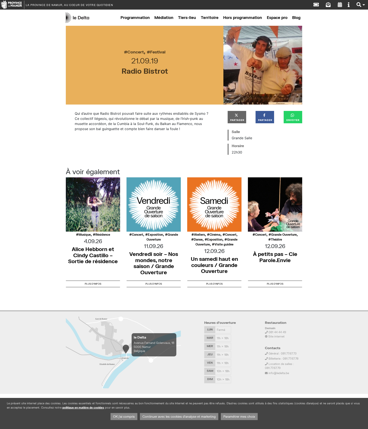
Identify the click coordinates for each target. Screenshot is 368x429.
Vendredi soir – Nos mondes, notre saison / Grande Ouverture (153, 263)
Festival (157, 51)
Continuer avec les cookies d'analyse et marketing (179, 416)
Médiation (163, 17)
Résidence (102, 234)
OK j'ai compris (124, 416)
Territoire (209, 17)
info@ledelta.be (279, 373)
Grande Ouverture (284, 234)
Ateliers (199, 234)
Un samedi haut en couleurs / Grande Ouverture (214, 265)
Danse (198, 239)
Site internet (276, 336)
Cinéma (215, 234)
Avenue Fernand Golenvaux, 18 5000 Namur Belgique (154, 347)
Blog (296, 17)
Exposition (155, 234)
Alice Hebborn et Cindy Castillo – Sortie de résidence (93, 255)
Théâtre (276, 239)
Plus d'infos (93, 283)
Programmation (135, 17)
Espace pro (277, 17)
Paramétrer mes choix (239, 416)
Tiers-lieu (187, 17)
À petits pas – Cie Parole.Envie (275, 257)
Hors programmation (242, 17)
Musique (85, 234)
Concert (135, 51)
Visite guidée (223, 244)
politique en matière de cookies (83, 407)
